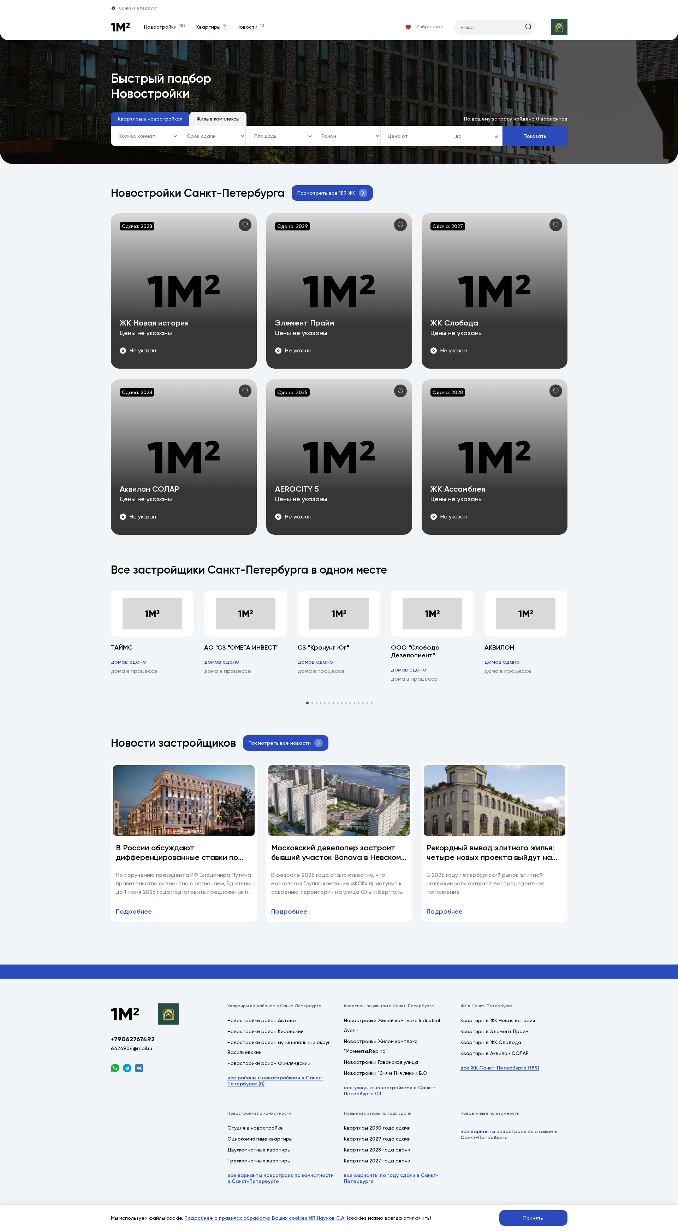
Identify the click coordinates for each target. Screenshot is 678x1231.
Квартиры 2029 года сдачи (377, 1139)
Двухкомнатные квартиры (259, 1150)
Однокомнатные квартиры (259, 1139)
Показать (535, 136)
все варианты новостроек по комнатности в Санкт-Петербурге (280, 1178)
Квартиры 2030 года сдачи (377, 1128)
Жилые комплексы (217, 119)
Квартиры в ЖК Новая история (497, 1020)
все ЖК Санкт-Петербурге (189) (499, 1068)
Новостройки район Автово (261, 1020)
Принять (533, 1218)
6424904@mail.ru (131, 1048)
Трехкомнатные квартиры (259, 1160)
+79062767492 (133, 1039)
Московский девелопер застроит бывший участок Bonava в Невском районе (336, 857)
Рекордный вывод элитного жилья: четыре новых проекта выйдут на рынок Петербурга (490, 857)
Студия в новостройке (255, 1128)
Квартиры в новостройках (150, 119)
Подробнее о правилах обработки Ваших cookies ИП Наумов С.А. (264, 1218)
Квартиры (211, 27)
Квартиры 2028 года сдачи (377, 1150)
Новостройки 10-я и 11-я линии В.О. (386, 1073)
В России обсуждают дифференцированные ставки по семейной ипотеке (177, 857)
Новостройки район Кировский (265, 1031)
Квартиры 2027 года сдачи (377, 1160)
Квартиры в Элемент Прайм (494, 1031)
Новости (250, 27)
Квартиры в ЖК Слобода (490, 1042)
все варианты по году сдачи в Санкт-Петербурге (391, 1178)
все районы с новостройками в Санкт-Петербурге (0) (275, 1081)
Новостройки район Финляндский (268, 1063)
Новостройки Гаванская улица (381, 1062)
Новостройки (165, 27)
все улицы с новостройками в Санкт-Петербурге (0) (390, 1091)
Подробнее (134, 911)
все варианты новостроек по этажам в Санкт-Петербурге (509, 1135)
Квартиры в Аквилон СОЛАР (494, 1053)
